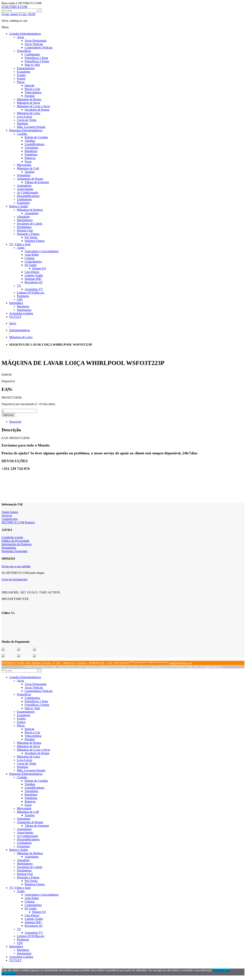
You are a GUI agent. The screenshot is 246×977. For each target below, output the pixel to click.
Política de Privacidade (15, 540)
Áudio (21, 891)
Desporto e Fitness (28, 877)
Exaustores (23, 715)
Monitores (23, 949)
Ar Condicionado (27, 836)
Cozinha (22, 777)
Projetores (23, 939)
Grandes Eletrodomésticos (25, 677)
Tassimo (30, 815)
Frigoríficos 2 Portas (37, 704)
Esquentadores (26, 711)
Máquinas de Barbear (30, 853)
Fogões (21, 718)
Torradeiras (31, 791)
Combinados (32, 697)
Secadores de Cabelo (29, 867)
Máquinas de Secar (28, 746)
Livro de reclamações (14, 579)
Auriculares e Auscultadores (42, 894)
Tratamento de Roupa (30, 822)
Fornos (21, 722)
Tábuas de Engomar (37, 825)
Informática (16, 946)
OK (215, 970)
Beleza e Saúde (18, 849)
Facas (28, 804)
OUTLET (15, 960)
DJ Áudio (31, 908)
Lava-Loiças (24, 760)
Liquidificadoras (34, 787)
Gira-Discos (32, 915)
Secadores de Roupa (37, 753)
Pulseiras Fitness (35, 884)
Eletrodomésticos (19, 330)
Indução (29, 729)
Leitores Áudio (34, 918)
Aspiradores (24, 829)
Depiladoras (24, 870)
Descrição (15, 421)
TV (19, 929)
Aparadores (32, 856)
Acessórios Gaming (21, 956)
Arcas (20, 680)
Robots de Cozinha (36, 780)
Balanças (30, 801)
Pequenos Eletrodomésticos (25, 773)
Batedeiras (31, 794)
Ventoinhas (23, 818)
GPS (20, 943)
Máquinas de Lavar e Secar (33, 749)
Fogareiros (23, 846)
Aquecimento (25, 832)
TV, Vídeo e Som (20, 887)
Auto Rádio (32, 898)
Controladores (33, 905)
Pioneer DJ (39, 912)
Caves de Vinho (26, 763)
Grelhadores (24, 842)
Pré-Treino (31, 880)
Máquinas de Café (28, 811)
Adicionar (8, 415)
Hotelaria (22, 767)
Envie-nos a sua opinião (16, 566)
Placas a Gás (32, 732)
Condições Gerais (12, 537)
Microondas (24, 808)
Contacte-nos (9, 519)
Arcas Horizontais (36, 684)
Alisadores (23, 860)
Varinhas (30, 784)
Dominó (30, 739)
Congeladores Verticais (38, 691)
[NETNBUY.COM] (14, 6)
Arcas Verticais (34, 687)
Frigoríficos (24, 694)
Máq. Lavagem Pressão (31, 770)
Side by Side (32, 708)
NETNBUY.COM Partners (18, 522)
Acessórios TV (34, 932)
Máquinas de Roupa (29, 742)
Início (12, 323)
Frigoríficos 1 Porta (36, 701)
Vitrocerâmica (33, 735)
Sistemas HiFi (33, 922)
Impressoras (24, 953)
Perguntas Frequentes (14, 551)
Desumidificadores (28, 839)
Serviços (7, 515)
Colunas (30, 901)
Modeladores (25, 863)
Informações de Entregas (17, 544)
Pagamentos (9, 547)
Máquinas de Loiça (20, 337)
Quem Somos (10, 512)
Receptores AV (34, 925)
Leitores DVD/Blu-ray (30, 936)
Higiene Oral (25, 874)
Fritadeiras (31, 798)
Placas (21, 725)
